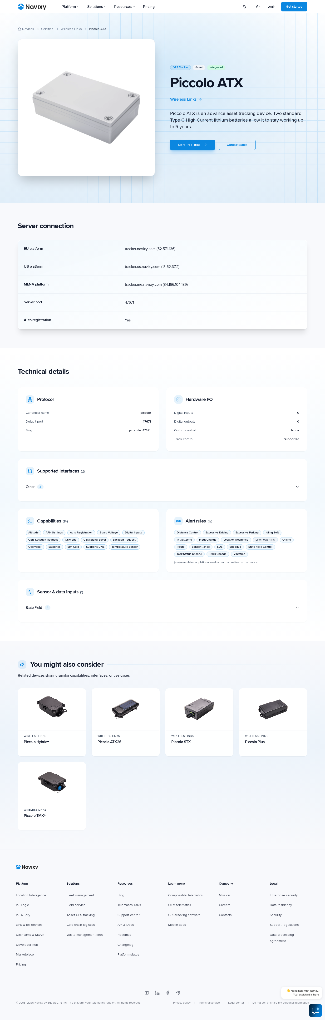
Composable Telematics (185, 895)
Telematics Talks (129, 905)
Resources (123, 6)
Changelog (125, 945)
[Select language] (244, 6)
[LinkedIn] (157, 992)
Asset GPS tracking (81, 915)
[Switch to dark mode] (258, 6)
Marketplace (25, 954)
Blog (121, 895)
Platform (69, 6)
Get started (294, 7)
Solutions (95, 6)
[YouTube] (146, 992)
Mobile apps (177, 925)
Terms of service (209, 1003)
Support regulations (284, 925)
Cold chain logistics (81, 925)
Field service (76, 905)
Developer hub (27, 945)
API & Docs (126, 925)
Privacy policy (182, 1003)
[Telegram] (178, 992)
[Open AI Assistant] (315, 1010)
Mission (224, 895)
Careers (225, 905)
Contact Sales (237, 145)
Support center (129, 915)
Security (276, 915)
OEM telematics (179, 905)
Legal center (236, 1003)
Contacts (225, 915)
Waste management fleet (85, 935)
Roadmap (124, 935)
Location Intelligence (31, 895)
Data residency (281, 905)
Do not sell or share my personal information (280, 1003)
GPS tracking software (184, 915)
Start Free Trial (189, 145)
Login (271, 7)
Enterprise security (284, 895)
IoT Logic (22, 905)
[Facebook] (167, 992)
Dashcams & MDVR (30, 935)
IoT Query (23, 915)
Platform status (128, 954)
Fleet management (80, 895)
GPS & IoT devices (29, 925)
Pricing (149, 6)
